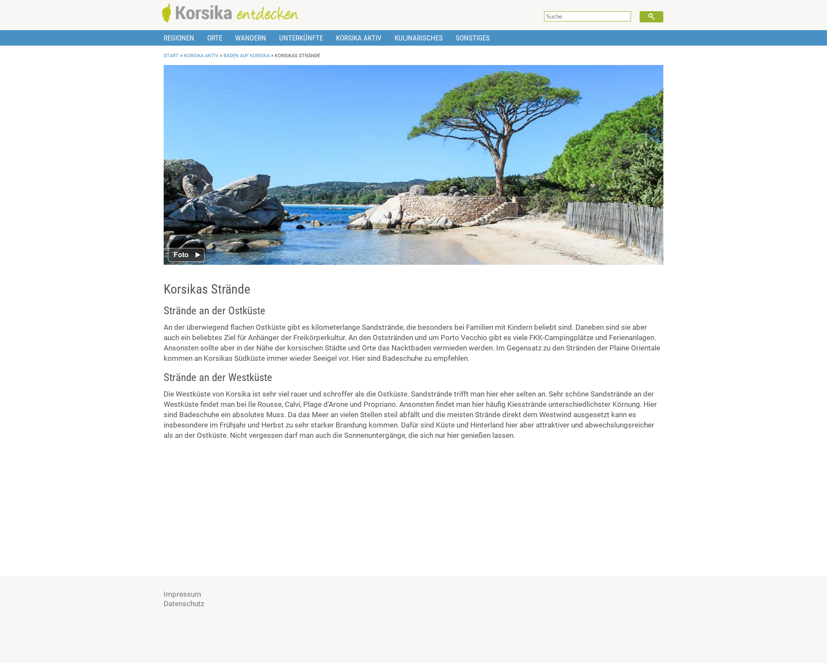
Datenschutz (184, 603)
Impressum (182, 594)
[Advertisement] (413, 507)
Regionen (179, 38)
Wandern (250, 38)
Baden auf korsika (247, 56)
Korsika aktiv (359, 38)
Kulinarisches (419, 38)
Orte (214, 38)
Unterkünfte (301, 38)
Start (171, 56)
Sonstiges (473, 38)
